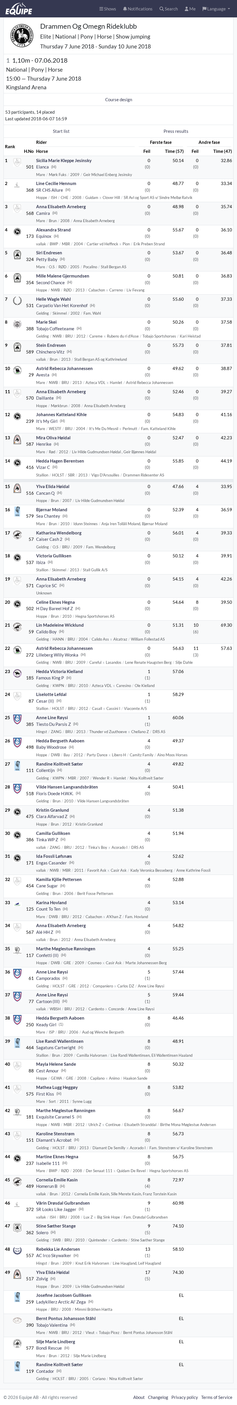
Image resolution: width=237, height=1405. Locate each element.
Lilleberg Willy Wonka (57, 654)
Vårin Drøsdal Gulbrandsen (63, 1202)
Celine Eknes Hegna (55, 602)
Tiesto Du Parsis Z (53, 724)
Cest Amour (47, 1070)
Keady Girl (46, 1024)
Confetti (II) (47, 955)
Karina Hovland (51, 902)
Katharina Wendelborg (59, 532)
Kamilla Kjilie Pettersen (59, 879)
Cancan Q (45, 493)
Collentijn (45, 770)
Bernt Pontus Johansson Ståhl (66, 1318)
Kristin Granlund (52, 810)
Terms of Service (216, 1397)
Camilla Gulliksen (53, 833)
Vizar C (43, 467)
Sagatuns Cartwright (56, 1047)
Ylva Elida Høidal (52, 486)
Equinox (43, 236)
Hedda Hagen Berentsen (60, 460)
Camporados (48, 978)
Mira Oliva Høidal (53, 437)
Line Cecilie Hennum (56, 183)
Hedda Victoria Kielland (59, 671)
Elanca (42, 166)
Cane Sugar (47, 885)
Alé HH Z (44, 932)
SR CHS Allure (49, 190)
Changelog (158, 1397)
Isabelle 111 (48, 1163)
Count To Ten (48, 908)
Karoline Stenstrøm (55, 1133)
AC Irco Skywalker (53, 1255)
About (139, 1397)
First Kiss (45, 1093)
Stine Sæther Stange (56, 1225)
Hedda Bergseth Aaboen (60, 740)
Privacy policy (184, 1397)
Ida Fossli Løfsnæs (54, 856)
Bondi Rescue (49, 1347)
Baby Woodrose (51, 747)
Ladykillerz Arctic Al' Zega (61, 1301)
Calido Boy (46, 631)
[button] (216, 8)
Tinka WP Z (47, 839)
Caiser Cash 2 (49, 539)
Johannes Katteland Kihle (61, 414)
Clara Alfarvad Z (51, 816)
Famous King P (50, 677)
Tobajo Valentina (52, 1325)
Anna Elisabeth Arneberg (61, 206)
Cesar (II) (45, 701)
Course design (118, 99)
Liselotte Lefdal (51, 694)
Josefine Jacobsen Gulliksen (63, 1295)
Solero (42, 1232)
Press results (176, 131)
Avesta (42, 374)
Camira (43, 213)
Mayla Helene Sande (56, 1064)
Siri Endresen (49, 252)
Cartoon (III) (48, 1001)
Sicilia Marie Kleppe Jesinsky (64, 160)
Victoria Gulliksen (53, 555)
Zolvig (42, 1278)
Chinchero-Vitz (50, 351)
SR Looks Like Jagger (56, 1209)
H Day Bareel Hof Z (54, 608)
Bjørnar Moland (51, 509)
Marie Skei (46, 321)
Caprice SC (46, 585)
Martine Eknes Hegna (57, 1156)
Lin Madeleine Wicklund (60, 625)
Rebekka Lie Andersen (58, 1249)
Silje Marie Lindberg (55, 1341)
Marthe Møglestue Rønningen (65, 948)
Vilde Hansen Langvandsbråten (67, 786)
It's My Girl (47, 421)
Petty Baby (47, 259)
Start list (61, 131)
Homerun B (47, 1186)
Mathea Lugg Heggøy (57, 1087)
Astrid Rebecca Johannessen (64, 368)
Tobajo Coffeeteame (55, 328)
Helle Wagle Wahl (53, 299)
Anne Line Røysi (52, 717)
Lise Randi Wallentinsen (60, 1041)
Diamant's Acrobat (54, 1140)
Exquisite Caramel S (55, 1116)
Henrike (43, 444)
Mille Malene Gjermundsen (62, 275)
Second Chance (50, 282)
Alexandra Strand (53, 229)
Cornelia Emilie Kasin (57, 1179)
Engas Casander (51, 862)
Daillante (45, 397)
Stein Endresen (51, 345)
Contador (45, 1371)
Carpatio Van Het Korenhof (62, 305)
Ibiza (40, 562)
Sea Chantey (48, 516)
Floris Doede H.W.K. (54, 793)
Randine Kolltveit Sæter (59, 763)
